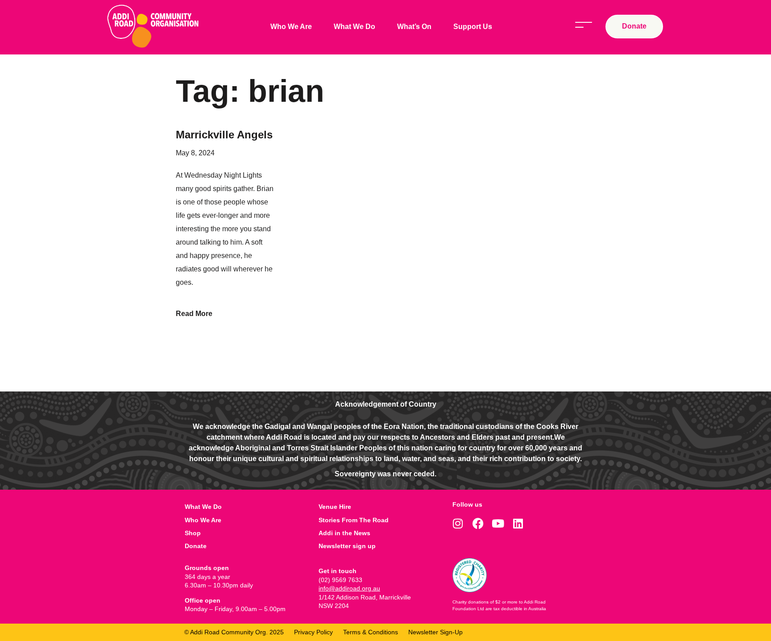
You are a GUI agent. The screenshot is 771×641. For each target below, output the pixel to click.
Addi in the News (344, 533)
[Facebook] (478, 523)
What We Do (354, 26)
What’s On (414, 26)
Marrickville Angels (224, 135)
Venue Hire (335, 506)
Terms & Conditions (370, 632)
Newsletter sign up (347, 545)
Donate (196, 545)
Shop (193, 533)
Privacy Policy (313, 632)
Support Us (472, 26)
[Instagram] (458, 523)
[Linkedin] (518, 523)
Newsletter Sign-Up (435, 632)
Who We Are (291, 26)
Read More (194, 313)
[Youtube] (498, 523)
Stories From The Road (354, 520)
